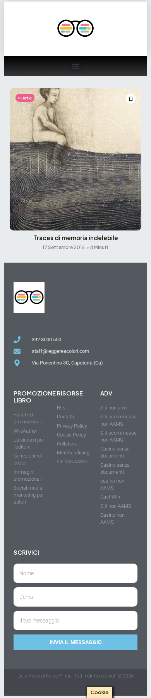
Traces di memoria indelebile (75, 237)
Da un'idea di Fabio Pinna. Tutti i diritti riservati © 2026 (75, 676)
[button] (75, 66)
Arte (27, 97)
